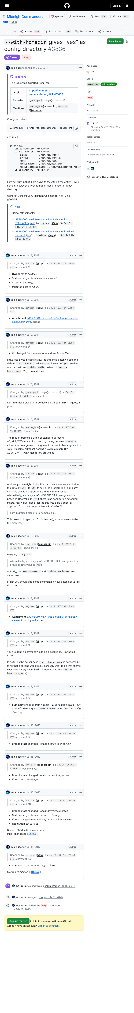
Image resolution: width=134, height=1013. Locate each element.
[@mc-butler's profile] (8, 67)
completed (50, 885)
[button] (76, 128)
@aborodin (48, 106)
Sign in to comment (48, 925)
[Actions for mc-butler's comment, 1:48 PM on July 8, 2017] (80, 598)
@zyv (55, 222)
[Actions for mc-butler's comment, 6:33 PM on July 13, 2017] (80, 725)
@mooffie (36, 110)
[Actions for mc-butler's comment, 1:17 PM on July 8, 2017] (80, 465)
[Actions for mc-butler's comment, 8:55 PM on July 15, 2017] (80, 792)
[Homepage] (67, 5)
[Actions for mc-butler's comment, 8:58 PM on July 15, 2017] (80, 846)
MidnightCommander (24, 17)
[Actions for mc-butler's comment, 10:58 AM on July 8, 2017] (80, 299)
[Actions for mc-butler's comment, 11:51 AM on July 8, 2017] (80, 384)
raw (32, 222)
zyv (41, 897)
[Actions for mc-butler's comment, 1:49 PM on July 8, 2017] (80, 633)
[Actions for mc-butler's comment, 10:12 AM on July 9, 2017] (80, 686)
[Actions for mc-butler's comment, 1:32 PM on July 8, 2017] (80, 536)
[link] (20, 886)
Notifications (79, 16)
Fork (100, 16)
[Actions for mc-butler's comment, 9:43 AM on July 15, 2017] (80, 756)
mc (5, 22)
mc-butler (17, 67)
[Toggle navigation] (6, 5)
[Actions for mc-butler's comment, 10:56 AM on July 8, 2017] (80, 255)
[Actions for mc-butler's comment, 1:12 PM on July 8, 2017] (80, 419)
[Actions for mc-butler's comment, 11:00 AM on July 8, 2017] (80, 334)
